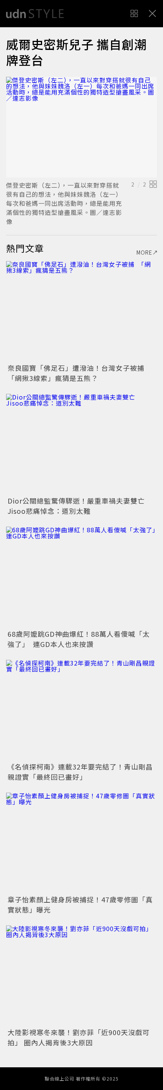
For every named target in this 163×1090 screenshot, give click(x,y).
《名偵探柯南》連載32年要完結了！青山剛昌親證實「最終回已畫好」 (80, 772)
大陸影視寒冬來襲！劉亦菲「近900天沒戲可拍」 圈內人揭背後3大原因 (79, 1037)
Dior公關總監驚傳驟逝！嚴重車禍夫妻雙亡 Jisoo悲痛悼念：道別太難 (80, 506)
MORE (144, 252)
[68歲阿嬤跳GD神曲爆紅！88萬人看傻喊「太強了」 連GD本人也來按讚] (81, 577)
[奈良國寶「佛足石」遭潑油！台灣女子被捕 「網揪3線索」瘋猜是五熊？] (81, 311)
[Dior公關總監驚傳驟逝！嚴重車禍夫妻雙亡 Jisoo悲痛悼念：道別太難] (81, 444)
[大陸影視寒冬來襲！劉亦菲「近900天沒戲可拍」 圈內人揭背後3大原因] (81, 975)
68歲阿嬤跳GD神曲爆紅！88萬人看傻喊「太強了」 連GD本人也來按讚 (79, 639)
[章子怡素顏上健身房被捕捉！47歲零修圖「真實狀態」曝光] (81, 843)
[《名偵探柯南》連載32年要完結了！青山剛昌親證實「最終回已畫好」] (81, 710)
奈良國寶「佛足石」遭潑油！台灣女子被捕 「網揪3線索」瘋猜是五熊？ (80, 373)
